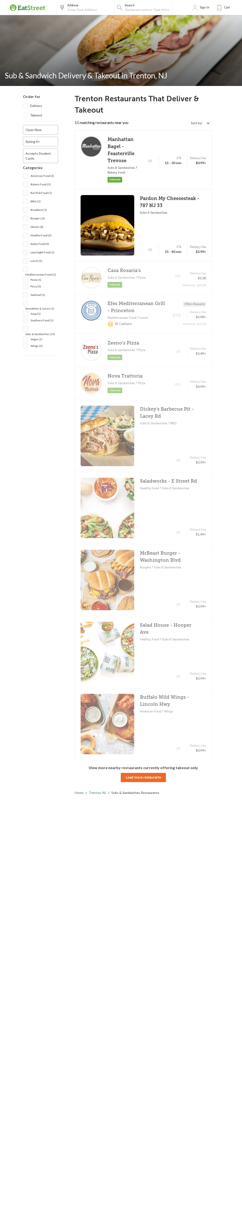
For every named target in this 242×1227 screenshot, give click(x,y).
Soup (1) (35, 313)
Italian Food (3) (39, 244)
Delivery (36, 106)
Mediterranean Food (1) (40, 274)
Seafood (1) (37, 295)
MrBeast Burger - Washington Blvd (160, 556)
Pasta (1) (35, 279)
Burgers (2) (37, 218)
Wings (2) (36, 346)
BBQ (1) (35, 201)
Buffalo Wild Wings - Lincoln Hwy (164, 700)
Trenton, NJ (97, 793)
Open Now (34, 130)
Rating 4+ (33, 142)
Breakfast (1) (38, 210)
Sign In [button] (204, 7)
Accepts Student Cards (38, 155)
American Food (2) (42, 176)
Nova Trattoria (125, 376)
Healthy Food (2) (41, 235)
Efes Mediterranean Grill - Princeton (136, 307)
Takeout (36, 115)
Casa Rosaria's (124, 270)
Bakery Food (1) (40, 184)
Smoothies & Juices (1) (39, 308)
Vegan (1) (36, 339)
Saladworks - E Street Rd (168, 481)
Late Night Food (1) (42, 252)
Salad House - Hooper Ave (165, 628)
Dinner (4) (36, 227)
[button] (224, 7)
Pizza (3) (35, 286)
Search (129, 5)
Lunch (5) (36, 261)
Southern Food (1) (41, 320)
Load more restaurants (143, 777)
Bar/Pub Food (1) (41, 193)
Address (72, 5)
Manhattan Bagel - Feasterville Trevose (121, 150)
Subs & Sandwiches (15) (40, 334)
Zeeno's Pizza (123, 343)
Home (79, 793)
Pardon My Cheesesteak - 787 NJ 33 (169, 202)
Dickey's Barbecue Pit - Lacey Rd (167, 412)
